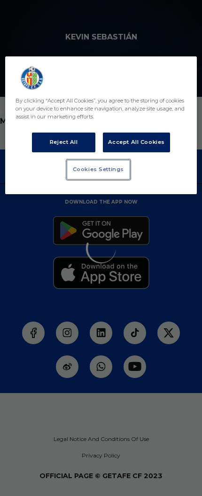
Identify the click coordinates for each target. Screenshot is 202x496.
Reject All (64, 142)
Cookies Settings (98, 169)
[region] (101, 125)
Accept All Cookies (136, 142)
